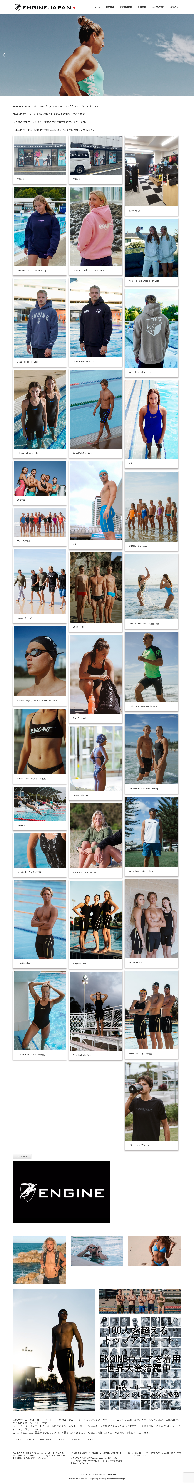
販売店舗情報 (45, 1439)
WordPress (84, 1478)
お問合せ (90, 1439)
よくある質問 (75, 1439)
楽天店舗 (30, 1439)
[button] (94, 93)
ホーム (18, 1439)
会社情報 (60, 1439)
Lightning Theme (97, 1478)
